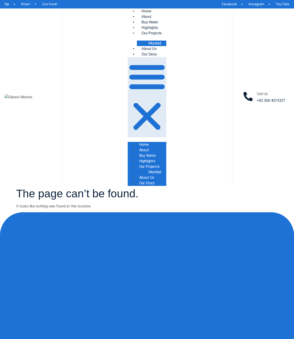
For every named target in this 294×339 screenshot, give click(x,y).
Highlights (149, 28)
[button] (147, 97)
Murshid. (155, 43)
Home (146, 11)
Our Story (149, 54)
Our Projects (151, 33)
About (146, 17)
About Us (149, 49)
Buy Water (149, 22)
